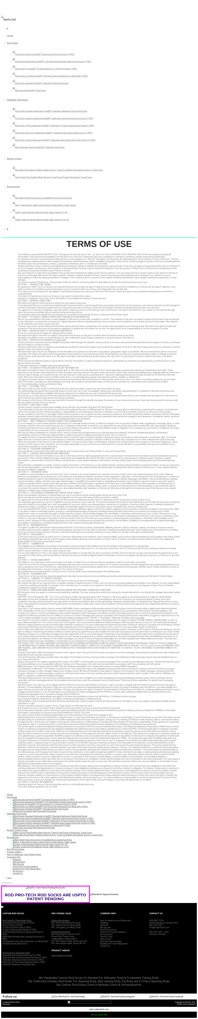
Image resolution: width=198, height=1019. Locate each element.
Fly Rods (127, 981)
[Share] (5, 882)
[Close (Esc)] (2, 882)
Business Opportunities (110, 941)
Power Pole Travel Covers (63, 936)
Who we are (105, 939)
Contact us (18, 873)
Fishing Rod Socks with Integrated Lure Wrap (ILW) (25, 941)
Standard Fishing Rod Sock (14, 943)
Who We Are (18, 864)
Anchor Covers (14, 158)
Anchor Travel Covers (17, 830)
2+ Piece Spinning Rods (154, 981)
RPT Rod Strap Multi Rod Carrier (66, 923)
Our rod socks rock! (99, 1015)
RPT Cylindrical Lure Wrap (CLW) (66, 925)
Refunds (104, 925)
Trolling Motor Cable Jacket (63, 939)
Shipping (17, 859)
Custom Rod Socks (73, 984)
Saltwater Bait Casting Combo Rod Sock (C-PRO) (24, 957)
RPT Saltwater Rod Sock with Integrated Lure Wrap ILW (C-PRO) (42, 825)
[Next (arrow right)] (5, 885)
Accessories (13, 186)
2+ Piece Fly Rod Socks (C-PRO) (16, 927)
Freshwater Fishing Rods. (143, 978)
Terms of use (106, 937)
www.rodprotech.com (99, 1009)
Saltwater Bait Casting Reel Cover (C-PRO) (21, 955)
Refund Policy (19, 862)
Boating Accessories (60, 932)
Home (10, 35)
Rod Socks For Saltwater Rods (16, 953)
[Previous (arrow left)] (2, 885)
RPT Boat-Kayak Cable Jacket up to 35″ (69, 941)
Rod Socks (12, 43)
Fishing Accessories (60, 920)
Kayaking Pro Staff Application (27, 869)
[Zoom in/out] (10, 882)
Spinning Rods (87, 981)
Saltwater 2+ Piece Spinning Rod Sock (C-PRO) (23, 962)
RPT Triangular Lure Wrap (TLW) (66, 927)
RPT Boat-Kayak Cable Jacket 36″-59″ (68, 943)
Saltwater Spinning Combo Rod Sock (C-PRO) (23, 960)
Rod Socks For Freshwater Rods (16, 920)
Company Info (14, 857)
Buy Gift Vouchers (15, 849)
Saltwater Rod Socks (17, 100)
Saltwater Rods (113, 978)
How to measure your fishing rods (115, 920)
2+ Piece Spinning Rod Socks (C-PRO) (19, 930)
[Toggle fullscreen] (8, 882)
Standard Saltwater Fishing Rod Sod (18, 964)
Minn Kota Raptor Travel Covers (65, 934)
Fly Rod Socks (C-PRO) (12, 925)
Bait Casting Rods (109, 981)
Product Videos (14, 852)
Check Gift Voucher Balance (25, 866)
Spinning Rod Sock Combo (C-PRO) (18, 923)
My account (18, 871)
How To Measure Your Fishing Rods (24, 854)
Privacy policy (106, 934)
